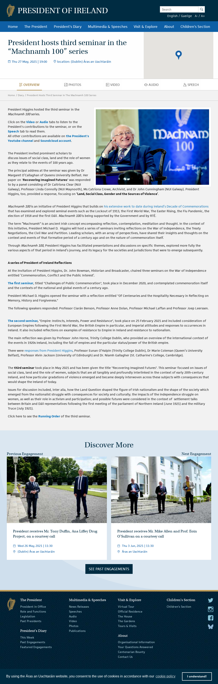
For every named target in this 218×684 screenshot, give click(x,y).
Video (73, 621)
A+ (203, 16)
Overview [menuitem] (32, 85)
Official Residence (130, 611)
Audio (73, 616)
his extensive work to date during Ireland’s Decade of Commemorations (156, 206)
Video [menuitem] (116, 85)
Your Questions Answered (135, 647)
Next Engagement (196, 454)
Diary (21, 95)
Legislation (27, 616)
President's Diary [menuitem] (68, 26)
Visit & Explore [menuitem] (146, 26)
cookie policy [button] (165, 676)
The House (125, 616)
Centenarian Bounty (131, 652)
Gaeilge (186, 16)
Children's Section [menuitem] (195, 26)
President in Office (33, 607)
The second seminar (22, 321)
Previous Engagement (25, 454)
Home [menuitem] (13, 26)
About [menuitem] (169, 26)
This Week (27, 637)
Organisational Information (136, 642)
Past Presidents (30, 621)
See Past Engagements (109, 569)
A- (196, 16)
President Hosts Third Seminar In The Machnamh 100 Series (61, 95)
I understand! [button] (197, 676)
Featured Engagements (36, 647)
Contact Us (125, 657)
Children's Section (179, 607)
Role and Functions (33, 611)
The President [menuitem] (35, 26)
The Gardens (126, 621)
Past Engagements (32, 642)
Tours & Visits (127, 626)
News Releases (79, 607)
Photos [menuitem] (76, 85)
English (172, 16)
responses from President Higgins (48, 350)
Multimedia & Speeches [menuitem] (107, 26)
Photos (73, 626)
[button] (178, 55)
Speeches (75, 611)
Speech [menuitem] (194, 85)
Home (11, 95)
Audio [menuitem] (155, 85)
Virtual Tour (126, 607)
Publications (77, 631)
